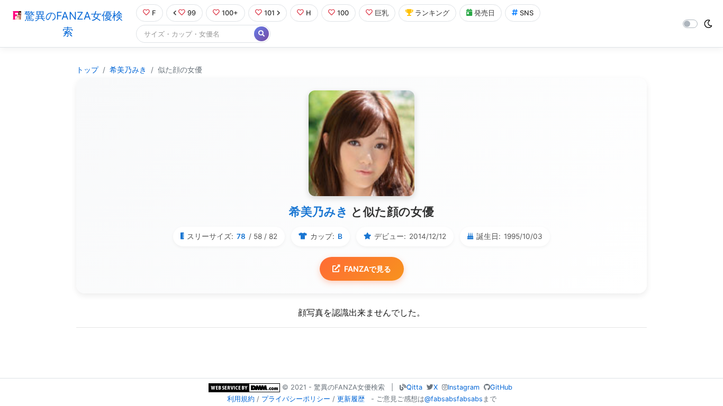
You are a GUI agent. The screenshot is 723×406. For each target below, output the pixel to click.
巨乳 (381, 13)
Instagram (464, 387)
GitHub (501, 387)
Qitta (414, 387)
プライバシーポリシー (295, 399)
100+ (230, 13)
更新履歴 (351, 399)
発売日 (484, 13)
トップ (87, 70)
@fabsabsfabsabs (453, 399)
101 (269, 13)
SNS (527, 13)
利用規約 (241, 399)
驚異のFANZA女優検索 (72, 24)
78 (241, 236)
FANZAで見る (367, 268)
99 (191, 13)
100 (343, 13)
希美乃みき (128, 70)
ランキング (432, 13)
